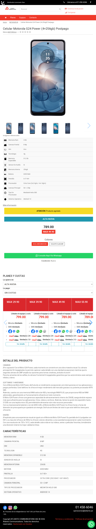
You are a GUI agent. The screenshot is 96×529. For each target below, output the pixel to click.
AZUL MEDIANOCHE (40, 244)
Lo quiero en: (8, 280)
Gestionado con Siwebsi (22, 524)
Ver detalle (21, 344)
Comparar (71, 12)
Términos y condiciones (64, 519)
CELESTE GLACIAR (57, 244)
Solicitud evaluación (75, 9)
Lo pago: (6, 288)
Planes (13, 18)
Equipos (22, 18)
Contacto (33, 18)
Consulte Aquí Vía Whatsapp (50, 255)
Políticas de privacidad (84, 519)
